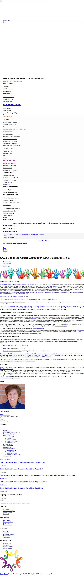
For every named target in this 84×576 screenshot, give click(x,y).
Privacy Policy (4, 574)
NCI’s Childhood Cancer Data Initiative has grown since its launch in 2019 (19, 284)
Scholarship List (7, 168)
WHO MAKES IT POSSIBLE (12, 105)
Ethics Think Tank (7, 156)
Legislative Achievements (10, 122)
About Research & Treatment (11, 149)
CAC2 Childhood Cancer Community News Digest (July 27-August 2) (23, 482)
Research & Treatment (12, 441)
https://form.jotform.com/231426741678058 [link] (44, 373)
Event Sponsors (7, 110)
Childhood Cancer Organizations (11, 198)
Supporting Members (8, 200)
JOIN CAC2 (7, 205)
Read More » (3, 465)
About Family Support (9, 163)
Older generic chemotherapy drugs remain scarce (12, 302)
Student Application (8, 215)
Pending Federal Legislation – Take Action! (14, 129)
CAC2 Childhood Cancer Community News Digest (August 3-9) (21, 469)
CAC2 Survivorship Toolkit (10, 178)
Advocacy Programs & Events (11, 124)
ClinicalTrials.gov (63, 289)
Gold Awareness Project (10, 139)
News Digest (6, 266)
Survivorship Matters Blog (13, 454)
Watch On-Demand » (9, 237)
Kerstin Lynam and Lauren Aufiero (12, 351)
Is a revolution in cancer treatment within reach (12, 296)
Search (2, 418)
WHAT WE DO (8, 94)
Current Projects (7, 151)
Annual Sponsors (7, 108)
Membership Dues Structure (10, 192)
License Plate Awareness (10, 141)
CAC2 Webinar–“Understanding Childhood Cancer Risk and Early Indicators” (24, 234)
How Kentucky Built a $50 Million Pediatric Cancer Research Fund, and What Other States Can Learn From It (37, 475)
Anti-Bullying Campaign (10, 143)
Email (1, 498)
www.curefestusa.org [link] (38, 328)
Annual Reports (7, 91)
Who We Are (6, 86)
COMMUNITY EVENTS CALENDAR (15, 243)
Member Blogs (10, 453)
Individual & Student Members (11, 202)
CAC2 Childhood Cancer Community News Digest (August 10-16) (22, 462)
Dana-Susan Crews (8, 345)
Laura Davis (6, 348)
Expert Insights (10, 450)
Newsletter (6, 447)
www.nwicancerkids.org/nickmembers (10, 378)
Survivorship (10, 442)
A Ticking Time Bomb (52, 286)
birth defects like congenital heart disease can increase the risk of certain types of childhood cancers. (25, 356)
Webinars (5, 456)
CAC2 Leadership (8, 89)
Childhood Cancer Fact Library (11, 136)
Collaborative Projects (8, 97)
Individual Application (8, 213)
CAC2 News (6, 431)
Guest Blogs (10, 451)
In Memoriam (6, 444)
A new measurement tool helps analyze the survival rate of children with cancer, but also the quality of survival (28, 299)
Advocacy (9, 436)
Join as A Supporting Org (9, 211)
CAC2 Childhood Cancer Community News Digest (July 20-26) (21, 488)
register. (34, 318)
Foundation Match (8, 153)
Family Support (11, 439)
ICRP (4, 158)
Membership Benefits (8, 190)
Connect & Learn (7, 101)
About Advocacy (8, 120)
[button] (43, 20)
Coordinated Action (8, 99)
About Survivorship (8, 175)
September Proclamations (10, 127)
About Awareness (8, 134)
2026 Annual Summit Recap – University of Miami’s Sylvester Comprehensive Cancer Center (43, 223)
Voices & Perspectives (9, 448)
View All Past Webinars (43, 240)
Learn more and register (22, 317)
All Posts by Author (5, 415)
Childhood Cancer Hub (9, 165)
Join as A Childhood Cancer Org (11, 208)
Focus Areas (6, 435)
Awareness (9, 438)
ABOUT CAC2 (8, 83)
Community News (8, 433)
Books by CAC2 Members (10, 170)
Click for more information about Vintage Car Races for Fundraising (52, 321)
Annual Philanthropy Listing (10, 113)
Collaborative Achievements (10, 432)
